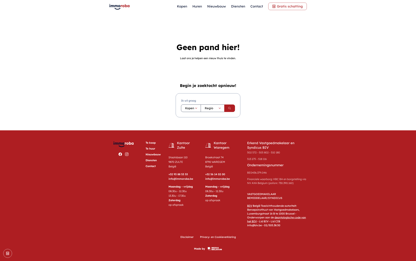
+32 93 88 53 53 (178, 174)
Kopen (182, 6)
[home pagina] (119, 6)
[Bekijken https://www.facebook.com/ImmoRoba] (120, 154)
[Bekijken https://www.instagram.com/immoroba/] (127, 154)
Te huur (150, 148)
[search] (229, 108)
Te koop (151, 142)
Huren (197, 6)
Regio (209, 108)
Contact (256, 6)
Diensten (238, 6)
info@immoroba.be (181, 178)
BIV (249, 205)
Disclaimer (187, 237)
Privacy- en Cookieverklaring (218, 237)
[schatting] (7, 253)
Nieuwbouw (216, 6)
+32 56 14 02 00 (215, 174)
